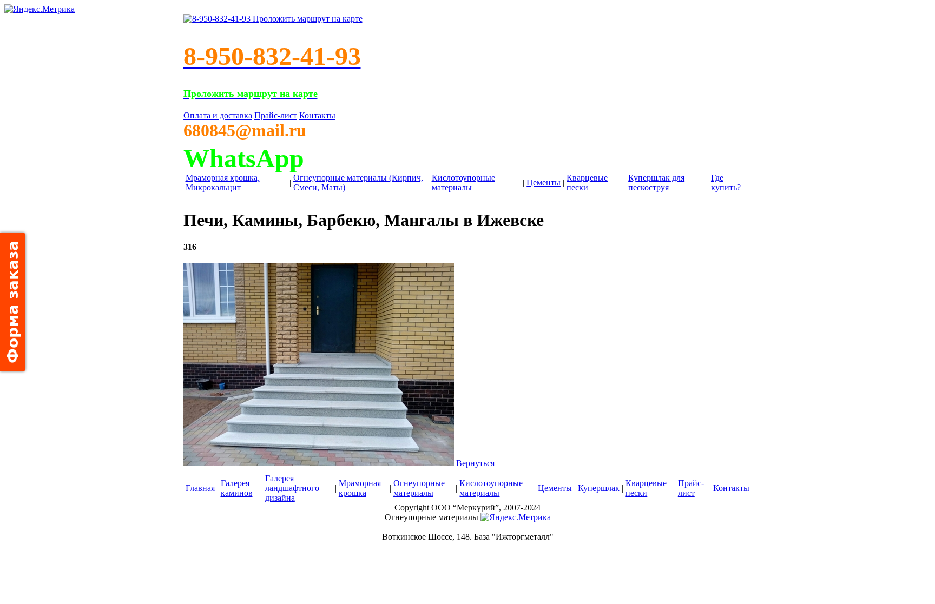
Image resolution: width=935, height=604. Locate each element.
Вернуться (475, 463)
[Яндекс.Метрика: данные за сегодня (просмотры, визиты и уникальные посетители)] (515, 517)
